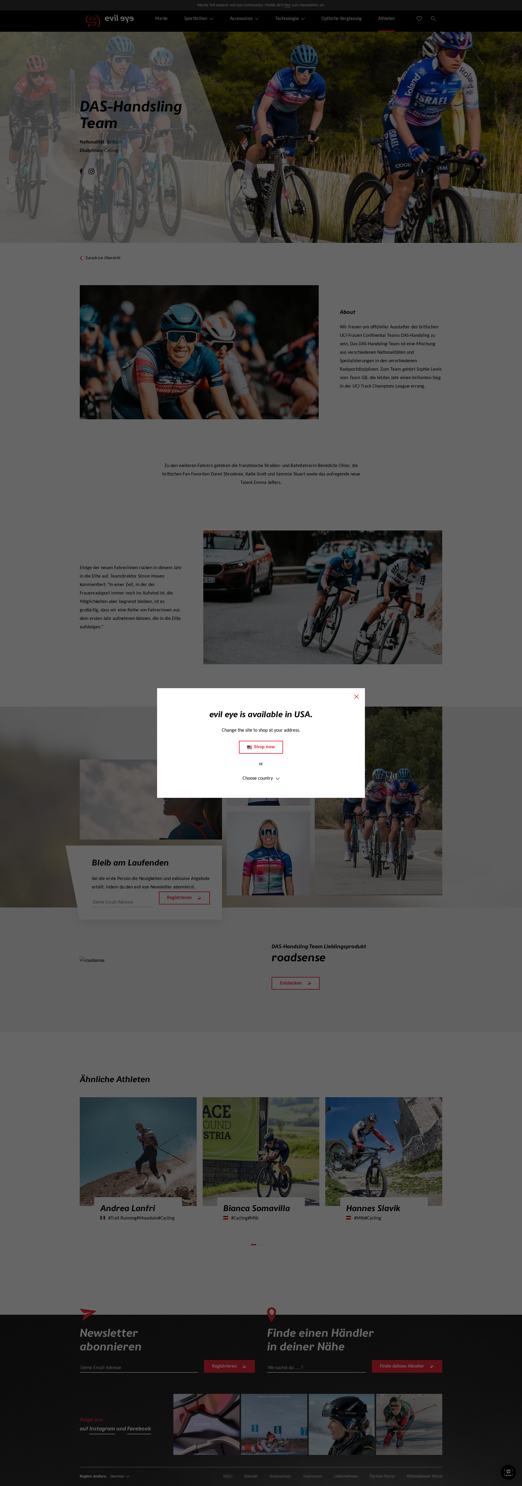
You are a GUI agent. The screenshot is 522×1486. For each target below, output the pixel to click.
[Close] (356, 696)
